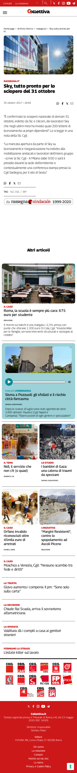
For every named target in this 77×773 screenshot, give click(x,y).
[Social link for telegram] (73, 3)
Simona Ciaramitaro (13, 404)
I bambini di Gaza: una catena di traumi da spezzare (56, 471)
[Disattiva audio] (70, 382)
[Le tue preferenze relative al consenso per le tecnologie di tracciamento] (70, 766)
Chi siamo (38, 746)
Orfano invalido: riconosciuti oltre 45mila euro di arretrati (16, 538)
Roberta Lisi (9, 476)
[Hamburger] (5, 12)
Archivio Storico (25, 28)
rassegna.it (41, 28)
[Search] (45, 3)
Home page (9, 28)
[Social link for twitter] (54, 3)
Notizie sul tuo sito (38, 758)
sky (25, 191)
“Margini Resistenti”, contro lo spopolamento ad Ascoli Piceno (56, 538)
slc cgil (14, 191)
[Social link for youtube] (68, 3)
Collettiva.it (38, 713)
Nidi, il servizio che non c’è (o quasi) (17, 469)
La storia (38, 762)
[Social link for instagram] (63, 3)
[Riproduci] (9, 382)
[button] (57, 103)
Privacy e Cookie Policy (38, 766)
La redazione (21, 3)
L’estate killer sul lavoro (21, 652)
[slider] (39, 382)
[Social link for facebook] (58, 3)
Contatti (7, 3)
